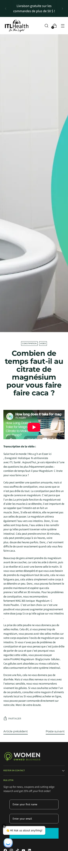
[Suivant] (62, 8)
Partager (14, 718)
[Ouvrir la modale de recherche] (46, 26)
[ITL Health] (16, 25)
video (43, 343)
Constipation (29, 343)
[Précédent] (6, 8)
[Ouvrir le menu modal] (62, 26)
